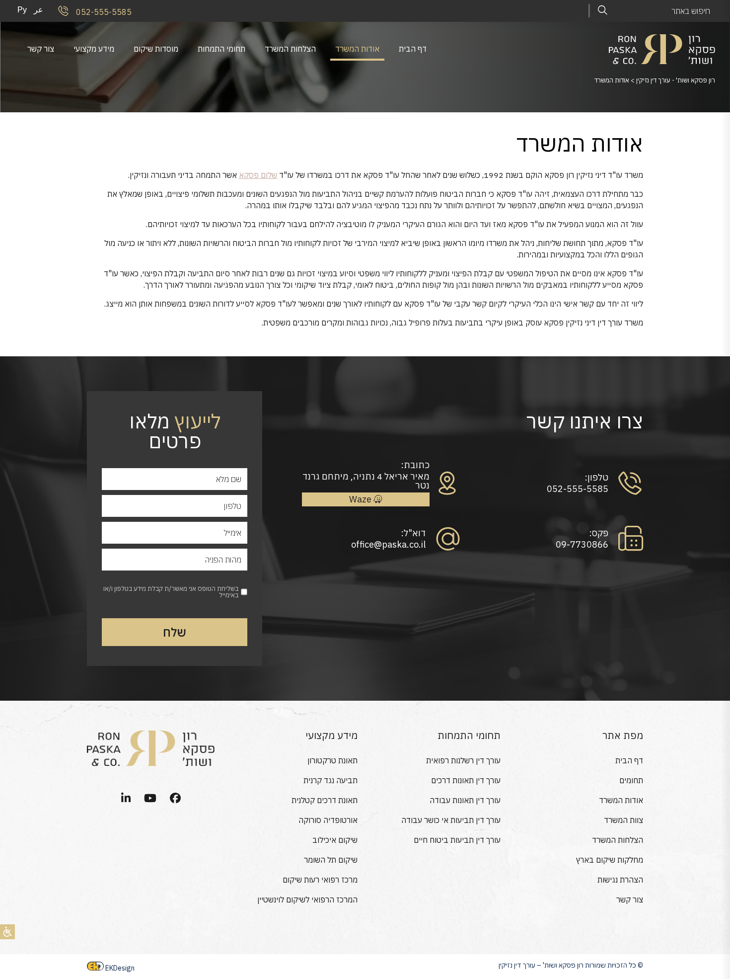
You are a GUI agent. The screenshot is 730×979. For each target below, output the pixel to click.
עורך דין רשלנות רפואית (463, 760)
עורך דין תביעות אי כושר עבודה (451, 820)
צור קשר (40, 49)
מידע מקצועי (93, 49)
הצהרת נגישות (620, 880)
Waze (361, 499)
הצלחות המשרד (290, 49)
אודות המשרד (357, 49)
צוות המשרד (623, 820)
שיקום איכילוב (335, 840)
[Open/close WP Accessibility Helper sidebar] (7, 931)
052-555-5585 (103, 11)
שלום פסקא (258, 175)
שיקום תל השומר (331, 860)
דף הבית (413, 49)
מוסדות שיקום (156, 49)
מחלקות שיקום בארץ (609, 860)
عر (38, 9)
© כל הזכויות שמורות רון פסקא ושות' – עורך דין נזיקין (571, 965)
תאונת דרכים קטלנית (325, 800)
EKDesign (120, 968)
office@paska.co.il (388, 544)
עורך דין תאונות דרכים (466, 780)
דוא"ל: (413, 533)
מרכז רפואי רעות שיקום (320, 880)
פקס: (598, 533)
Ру (22, 9)
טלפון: (596, 477)
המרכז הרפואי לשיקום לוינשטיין (307, 899)
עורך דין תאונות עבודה (465, 800)
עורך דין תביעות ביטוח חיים (457, 840)
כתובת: (415, 465)
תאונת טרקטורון (332, 760)
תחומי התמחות (221, 49)
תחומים (631, 780)
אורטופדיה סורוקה (328, 820)
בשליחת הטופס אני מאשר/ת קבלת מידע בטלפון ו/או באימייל (170, 591)
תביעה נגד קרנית (330, 780)
